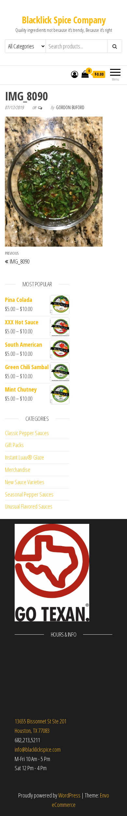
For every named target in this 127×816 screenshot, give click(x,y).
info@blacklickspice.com (38, 749)
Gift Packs (14, 445)
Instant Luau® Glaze (24, 457)
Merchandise (17, 469)
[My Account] (74, 74)
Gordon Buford (70, 107)
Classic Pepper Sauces (27, 433)
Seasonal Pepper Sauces (29, 494)
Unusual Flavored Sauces (28, 506)
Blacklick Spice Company (63, 20)
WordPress (69, 795)
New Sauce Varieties (24, 482)
